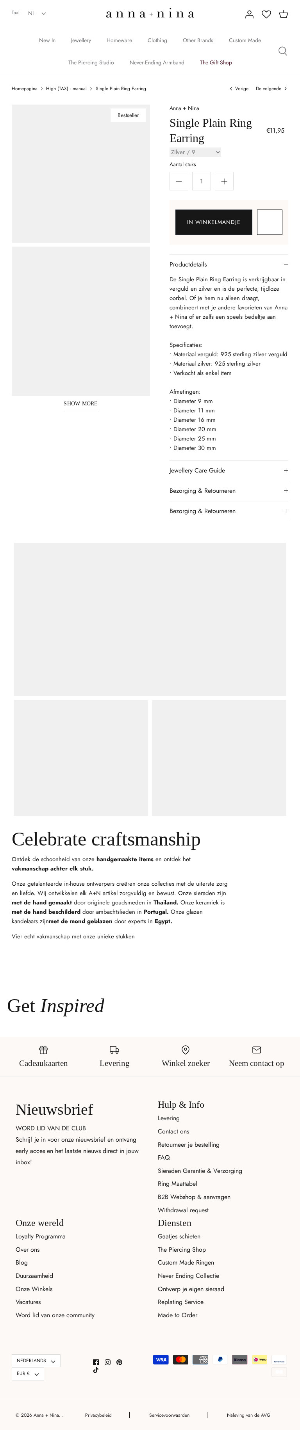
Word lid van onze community (55, 1315)
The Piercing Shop (182, 1249)
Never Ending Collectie (188, 1275)
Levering (169, 1118)
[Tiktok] (96, 1370)
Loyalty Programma (41, 1236)
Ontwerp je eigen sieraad (191, 1288)
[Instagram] (108, 1362)
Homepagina (25, 88)
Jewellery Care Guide (197, 470)
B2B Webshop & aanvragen (194, 1196)
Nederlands (31, 1360)
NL (31, 13)
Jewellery (81, 40)
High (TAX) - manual (66, 88)
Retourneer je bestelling (189, 1144)
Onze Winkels (34, 1288)
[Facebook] (96, 1362)
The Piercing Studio (91, 62)
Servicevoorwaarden (169, 1415)
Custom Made (245, 40)
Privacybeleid (98, 1415)
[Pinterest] (119, 1362)
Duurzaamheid (34, 1275)
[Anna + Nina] (150, 13)
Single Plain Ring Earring (121, 88)
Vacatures (28, 1301)
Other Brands (198, 40)
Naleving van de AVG (248, 1415)
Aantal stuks (183, 164)
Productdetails (188, 264)
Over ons (27, 1249)
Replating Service (181, 1301)
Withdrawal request (183, 1210)
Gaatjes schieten (179, 1236)
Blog (22, 1262)
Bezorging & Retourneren (203, 490)
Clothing (157, 40)
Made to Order (177, 1315)
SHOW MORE (81, 404)
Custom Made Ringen (186, 1262)
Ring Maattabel (177, 1183)
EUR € (23, 1373)
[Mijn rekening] (249, 14)
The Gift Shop (216, 62)
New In (47, 40)
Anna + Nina (184, 108)
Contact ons (173, 1131)
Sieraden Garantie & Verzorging (200, 1170)
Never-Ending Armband (157, 62)
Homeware (119, 40)
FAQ (164, 1157)
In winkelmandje (214, 222)
